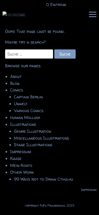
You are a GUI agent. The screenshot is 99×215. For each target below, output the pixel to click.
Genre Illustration (32, 131)
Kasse (16, 158)
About (16, 76)
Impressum (20, 151)
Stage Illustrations (33, 144)
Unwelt (20, 103)
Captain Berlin (28, 97)
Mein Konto (21, 165)
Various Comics (28, 110)
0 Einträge (56, 4)
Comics (16, 90)
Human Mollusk (25, 117)
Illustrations (23, 124)
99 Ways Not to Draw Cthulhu (43, 179)
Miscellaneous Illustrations (41, 138)
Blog (14, 83)
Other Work (22, 172)
